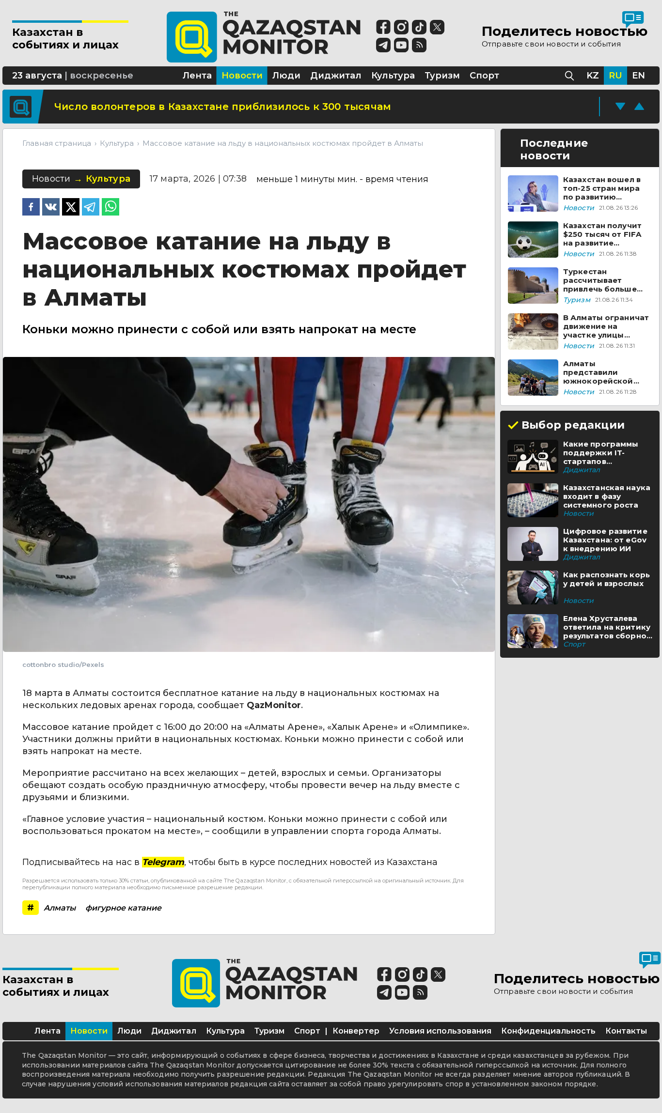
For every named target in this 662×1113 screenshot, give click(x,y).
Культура (225, 1031)
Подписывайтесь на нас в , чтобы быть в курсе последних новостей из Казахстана (230, 862)
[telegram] (90, 207)
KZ (592, 75)
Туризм (269, 1031)
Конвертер (355, 1031)
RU (615, 75)
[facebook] (31, 207)
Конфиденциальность (548, 1031)
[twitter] (70, 207)
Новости (89, 1031)
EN (638, 75)
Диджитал (173, 1031)
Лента (47, 1031)
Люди (129, 1031)
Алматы (60, 907)
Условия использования (440, 1031)
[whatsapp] (110, 207)
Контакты (626, 1031)
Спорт (307, 1031)
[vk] (51, 207)
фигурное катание (123, 907)
